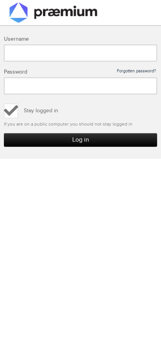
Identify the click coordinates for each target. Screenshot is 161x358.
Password (80, 72)
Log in (80, 140)
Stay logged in (41, 111)
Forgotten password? (136, 71)
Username (16, 39)
